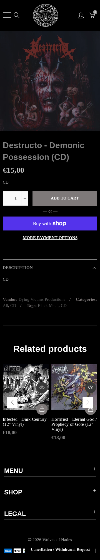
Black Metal (48, 305)
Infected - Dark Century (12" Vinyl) (25, 422)
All (5, 305)
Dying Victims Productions (42, 299)
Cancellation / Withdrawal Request (60, 549)
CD (13, 305)
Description (18, 267)
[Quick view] (42, 387)
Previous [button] (12, 402)
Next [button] (87, 402)
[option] (50, 81)
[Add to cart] (42, 409)
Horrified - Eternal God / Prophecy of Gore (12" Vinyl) (74, 424)
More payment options (50, 237)
